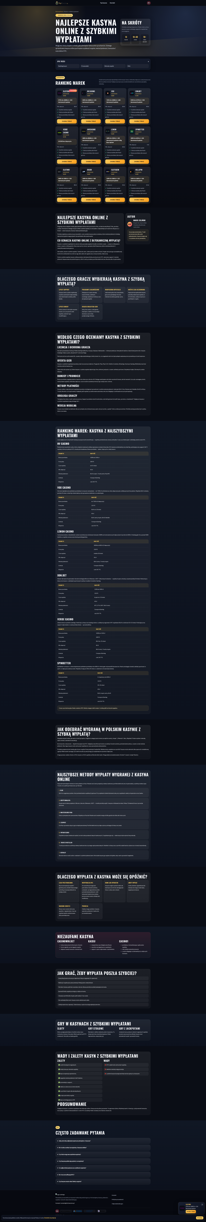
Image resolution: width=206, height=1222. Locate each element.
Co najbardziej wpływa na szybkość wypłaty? (72, 1168)
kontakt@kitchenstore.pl (68, 1203)
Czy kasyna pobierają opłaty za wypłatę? (71, 1161)
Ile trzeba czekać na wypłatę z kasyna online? (73, 1147)
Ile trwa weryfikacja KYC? (66, 1174)
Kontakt (112, 3)
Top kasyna (103, 3)
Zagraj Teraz (67, 121)
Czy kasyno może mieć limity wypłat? (70, 1181)
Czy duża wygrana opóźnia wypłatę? (70, 1154)
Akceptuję (199, 1217)
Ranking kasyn (62, 66)
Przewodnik (85, 66)
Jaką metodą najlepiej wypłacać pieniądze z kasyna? (75, 1141)
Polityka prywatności (118, 1199)
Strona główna (59, 11)
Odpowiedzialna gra (117, 1203)
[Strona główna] (62, 3)
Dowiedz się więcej (50, 1218)
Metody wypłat (109, 66)
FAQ (129, 66)
